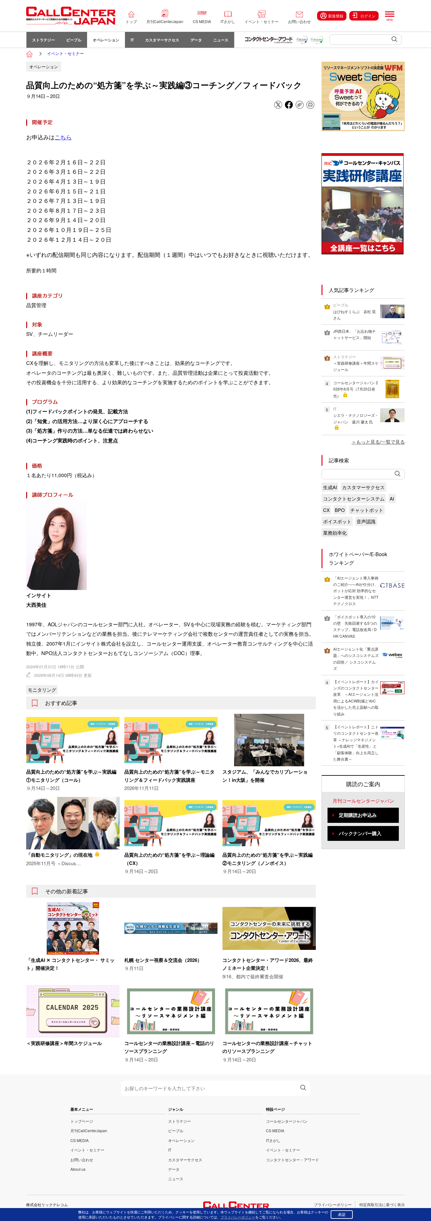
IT (132, 40)
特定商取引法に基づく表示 (382, 1204)
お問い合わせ (299, 21)
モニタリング (42, 689)
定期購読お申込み (358, 814)
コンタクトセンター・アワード (292, 1159)
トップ (131, 21)
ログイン (367, 15)
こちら (63, 137)
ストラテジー (43, 40)
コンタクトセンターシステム (354, 498)
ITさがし (228, 21)
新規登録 (335, 15)
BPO (340, 510)
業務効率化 (335, 532)
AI (392, 498)
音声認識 (366, 521)
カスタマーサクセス (162, 40)
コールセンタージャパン (287, 1121)
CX (326, 510)
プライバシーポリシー (333, 1204)
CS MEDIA (202, 21)
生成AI (330, 487)
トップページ (81, 1121)
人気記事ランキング (351, 290)
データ (196, 40)
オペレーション (106, 40)
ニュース (220, 40)
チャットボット (366, 510)
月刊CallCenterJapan (164, 21)
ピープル (73, 40)
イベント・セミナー (262, 21)
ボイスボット (337, 521)
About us (78, 1169)
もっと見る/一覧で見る (380, 441)
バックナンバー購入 (360, 833)
